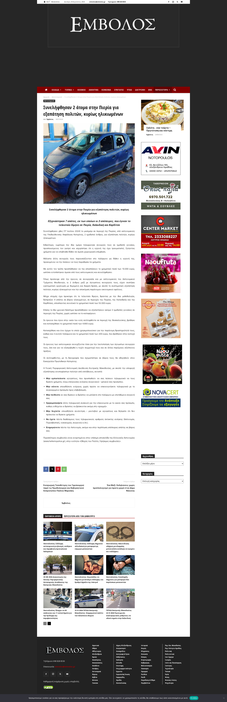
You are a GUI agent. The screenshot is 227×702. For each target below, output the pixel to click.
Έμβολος (50, 119)
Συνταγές (119, 90)
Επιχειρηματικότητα (124, 668)
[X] (177, 2)
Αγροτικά (95, 645)
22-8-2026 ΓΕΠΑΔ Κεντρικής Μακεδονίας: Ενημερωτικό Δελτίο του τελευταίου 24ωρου (89, 613)
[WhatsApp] (64, 469)
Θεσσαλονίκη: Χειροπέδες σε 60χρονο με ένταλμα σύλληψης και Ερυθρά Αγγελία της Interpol (89, 579)
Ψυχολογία (169, 683)
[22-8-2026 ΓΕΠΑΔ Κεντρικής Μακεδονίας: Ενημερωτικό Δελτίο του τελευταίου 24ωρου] (89, 598)
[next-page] (49, 623)
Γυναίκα (95, 683)
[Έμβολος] (113, 25)
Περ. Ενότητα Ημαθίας (173, 648)
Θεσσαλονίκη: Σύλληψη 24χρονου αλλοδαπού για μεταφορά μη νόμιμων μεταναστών (89, 546)
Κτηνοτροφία (146, 660)
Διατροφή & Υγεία (122, 654)
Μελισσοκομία (146, 665)
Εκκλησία (119, 660)
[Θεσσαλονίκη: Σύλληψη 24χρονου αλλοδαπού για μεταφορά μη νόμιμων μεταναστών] (89, 531)
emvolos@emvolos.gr (97, 2)
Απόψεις (95, 668)
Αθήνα (94, 648)
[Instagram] (173, 2)
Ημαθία (119, 680)
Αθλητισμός (96, 651)
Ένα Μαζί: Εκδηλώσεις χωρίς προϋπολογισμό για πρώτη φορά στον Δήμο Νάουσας (114, 488)
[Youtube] (182, 2)
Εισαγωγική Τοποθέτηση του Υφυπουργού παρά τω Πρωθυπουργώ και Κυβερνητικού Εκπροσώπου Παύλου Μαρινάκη (63, 488)
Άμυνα (94, 657)
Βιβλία (94, 677)
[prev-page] (45, 623)
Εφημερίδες (120, 677)
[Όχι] (223, 698)
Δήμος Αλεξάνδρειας (123, 645)
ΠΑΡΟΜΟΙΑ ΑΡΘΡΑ (53, 516)
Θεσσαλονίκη (121, 683)
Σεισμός (168, 660)
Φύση (167, 677)
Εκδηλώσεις (120, 657)
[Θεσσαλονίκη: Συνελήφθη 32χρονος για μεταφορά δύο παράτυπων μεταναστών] (120, 565)
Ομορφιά (144, 671)
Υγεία (129, 90)
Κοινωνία (106, 90)
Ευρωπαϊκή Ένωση (123, 674)
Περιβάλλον (145, 683)
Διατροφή (140, 90)
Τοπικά (68, 90)
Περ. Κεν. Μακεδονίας (173, 645)
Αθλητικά (93, 90)
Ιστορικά (144, 645)
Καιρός (143, 648)
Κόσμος (82, 90)
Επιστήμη (119, 665)
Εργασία (119, 671)
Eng (150, 90)
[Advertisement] (113, 67)
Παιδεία (144, 674)
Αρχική (46, 97)
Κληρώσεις (145, 651)
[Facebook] (169, 2)
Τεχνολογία (169, 668)
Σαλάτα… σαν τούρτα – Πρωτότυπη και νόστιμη (159, 129)
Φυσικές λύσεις (171, 680)
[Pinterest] (58, 469)
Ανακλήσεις (96, 660)
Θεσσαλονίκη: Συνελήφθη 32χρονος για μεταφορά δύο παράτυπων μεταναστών (117, 579)
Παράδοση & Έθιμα (148, 680)
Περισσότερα (161, 90)
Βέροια (94, 674)
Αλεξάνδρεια (97, 654)
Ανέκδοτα (95, 665)
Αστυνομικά (57, 97)
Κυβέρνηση (145, 663)
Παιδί (143, 677)
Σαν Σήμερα (169, 657)
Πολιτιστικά (169, 654)
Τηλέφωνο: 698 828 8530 (117, 2)
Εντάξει (194, 698)
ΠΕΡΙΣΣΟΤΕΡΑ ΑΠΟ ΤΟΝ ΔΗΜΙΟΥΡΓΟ (79, 516)
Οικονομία (145, 668)
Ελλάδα (55, 90)
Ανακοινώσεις (97, 663)
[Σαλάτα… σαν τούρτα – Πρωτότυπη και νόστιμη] (162, 115)
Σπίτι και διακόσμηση (173, 663)
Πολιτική (168, 651)
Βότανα (95, 680)
